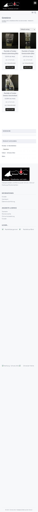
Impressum (5, 199)
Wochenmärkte (6, 214)
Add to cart (10, 67)
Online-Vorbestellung (8, 216)
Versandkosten (11, 63)
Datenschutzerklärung (8, 201)
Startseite (5, 211)
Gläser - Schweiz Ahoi (8, 153)
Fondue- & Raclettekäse (9, 145)
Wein (3, 156)
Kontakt (4, 197)
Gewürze (6, 149)
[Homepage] (11, 5)
